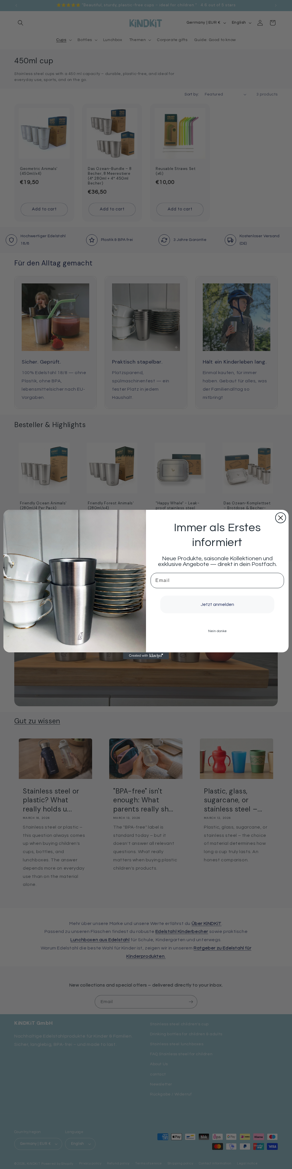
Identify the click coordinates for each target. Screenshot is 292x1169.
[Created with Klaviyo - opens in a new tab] (146, 655)
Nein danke (217, 631)
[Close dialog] (280, 518)
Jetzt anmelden (217, 604)
